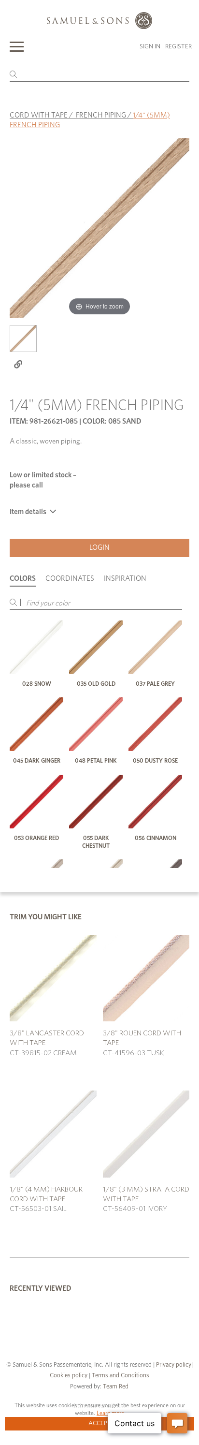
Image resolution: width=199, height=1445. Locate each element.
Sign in (150, 47)
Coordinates (69, 578)
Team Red (115, 1387)
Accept (99, 1423)
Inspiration (125, 578)
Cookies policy (68, 1375)
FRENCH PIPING (101, 115)
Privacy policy (173, 1365)
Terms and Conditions (119, 1375)
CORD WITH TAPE (39, 115)
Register (178, 47)
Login (99, 547)
